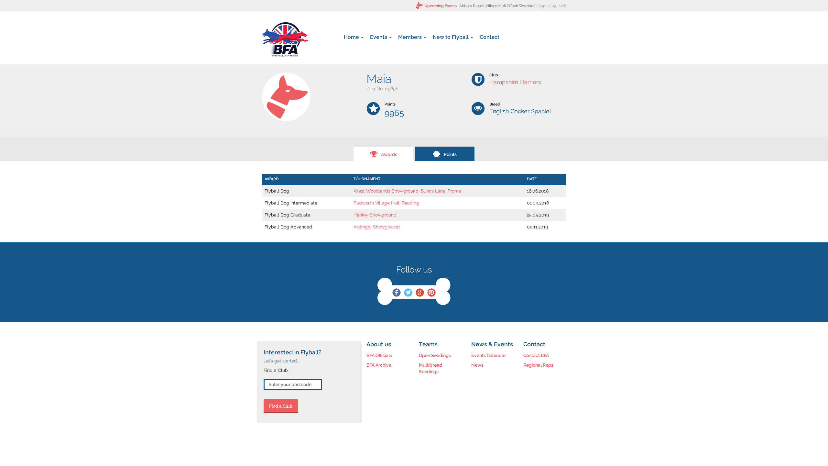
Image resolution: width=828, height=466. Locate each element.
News (477, 365)
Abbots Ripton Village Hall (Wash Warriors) (497, 6)
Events (379, 37)
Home (352, 37)
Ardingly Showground (377, 226)
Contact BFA (536, 355)
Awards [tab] (389, 154)
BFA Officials (379, 355)
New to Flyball (451, 37)
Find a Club (281, 406)
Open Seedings (435, 355)
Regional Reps (538, 365)
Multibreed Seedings (430, 368)
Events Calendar (488, 355)
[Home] (285, 39)
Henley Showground (375, 214)
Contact (489, 37)
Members (410, 37)
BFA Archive (378, 365)
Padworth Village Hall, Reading (386, 202)
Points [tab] (450, 154)
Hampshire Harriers (515, 82)
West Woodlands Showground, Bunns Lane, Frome (407, 191)
